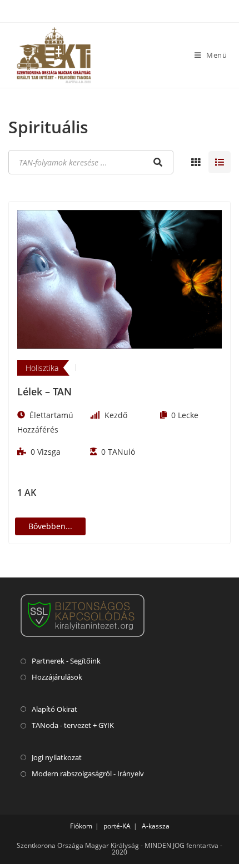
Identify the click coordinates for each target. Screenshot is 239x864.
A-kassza (156, 826)
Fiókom (81, 826)
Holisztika (42, 368)
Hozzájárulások (57, 677)
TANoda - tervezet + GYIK (73, 725)
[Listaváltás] (196, 162)
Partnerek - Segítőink (66, 661)
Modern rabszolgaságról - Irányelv (88, 773)
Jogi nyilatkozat (57, 757)
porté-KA (117, 826)
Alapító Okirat (54, 709)
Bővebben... (50, 526)
